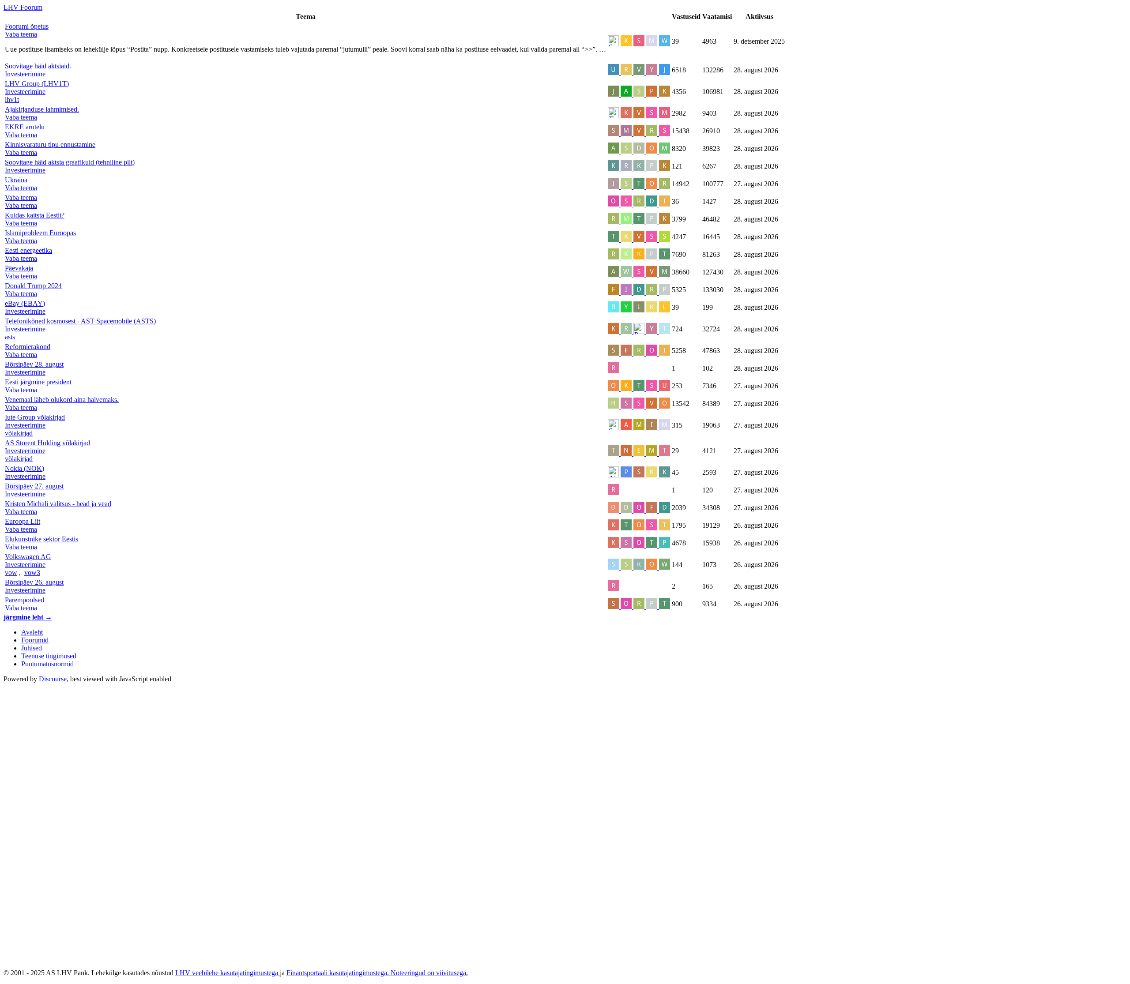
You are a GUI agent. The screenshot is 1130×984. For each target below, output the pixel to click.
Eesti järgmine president (38, 382)
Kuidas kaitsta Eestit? (34, 215)
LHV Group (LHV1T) (37, 83)
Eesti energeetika (28, 250)
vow (11, 572)
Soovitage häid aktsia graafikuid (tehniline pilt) (70, 162)
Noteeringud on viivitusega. (429, 972)
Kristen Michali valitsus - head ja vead (58, 503)
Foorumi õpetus (27, 26)
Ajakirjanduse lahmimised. (42, 109)
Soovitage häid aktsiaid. (38, 66)
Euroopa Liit (22, 521)
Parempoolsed (24, 600)
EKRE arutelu (25, 127)
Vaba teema (21, 197)
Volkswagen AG (28, 556)
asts (10, 337)
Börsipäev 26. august (34, 582)
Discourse (53, 679)
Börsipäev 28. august (34, 364)
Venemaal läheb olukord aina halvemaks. (62, 399)
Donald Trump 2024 (33, 285)
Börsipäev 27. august (34, 486)
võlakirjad (19, 433)
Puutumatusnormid (47, 664)
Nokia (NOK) (24, 468)
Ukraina (16, 180)
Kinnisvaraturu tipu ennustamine (50, 144)
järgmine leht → (28, 617)
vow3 (32, 572)
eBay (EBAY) (25, 303)
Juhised (31, 648)
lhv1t (12, 99)
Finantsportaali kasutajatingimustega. (338, 972)
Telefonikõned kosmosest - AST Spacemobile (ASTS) (80, 321)
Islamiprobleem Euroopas (40, 233)
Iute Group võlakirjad (35, 417)
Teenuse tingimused (48, 656)
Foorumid (35, 640)
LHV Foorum (23, 7)
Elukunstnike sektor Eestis (41, 539)
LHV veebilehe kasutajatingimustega (227, 972)
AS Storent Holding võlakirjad (47, 443)
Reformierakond (27, 346)
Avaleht (32, 632)
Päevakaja (19, 268)
